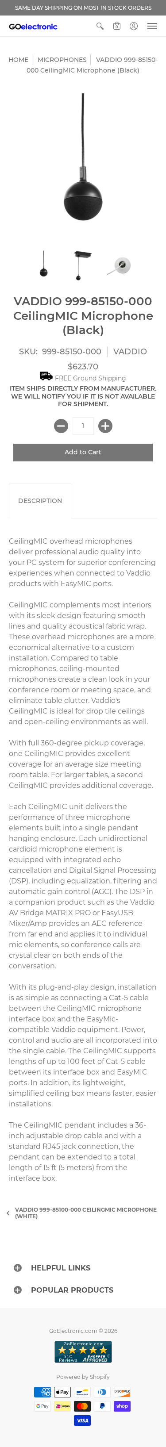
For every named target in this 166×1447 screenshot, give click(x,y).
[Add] (105, 426)
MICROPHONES (62, 60)
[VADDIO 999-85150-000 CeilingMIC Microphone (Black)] (83, 265)
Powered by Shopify (83, 1377)
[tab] (40, 501)
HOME (18, 60)
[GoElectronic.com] (33, 26)
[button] (100, 26)
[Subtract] (61, 426)
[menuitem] (100, 26)
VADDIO (130, 352)
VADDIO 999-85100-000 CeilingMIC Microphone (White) (86, 1213)
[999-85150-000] (43, 265)
